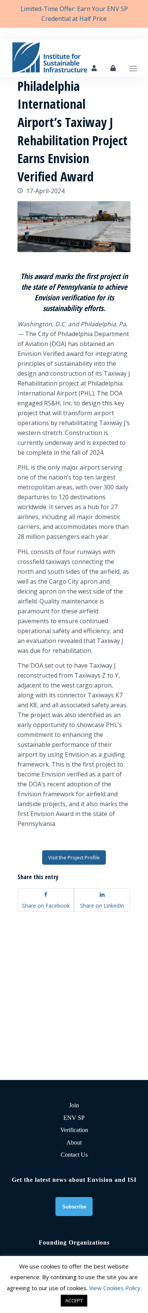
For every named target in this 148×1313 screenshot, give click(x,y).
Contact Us (74, 1154)
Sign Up (94, 68)
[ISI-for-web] (61, 58)
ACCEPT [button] (74, 1300)
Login (113, 68)
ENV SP (74, 1118)
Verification (74, 1130)
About (74, 1142)
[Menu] (133, 58)
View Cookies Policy (114, 1288)
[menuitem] (133, 58)
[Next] (113, 226)
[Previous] (34, 226)
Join (74, 1105)
